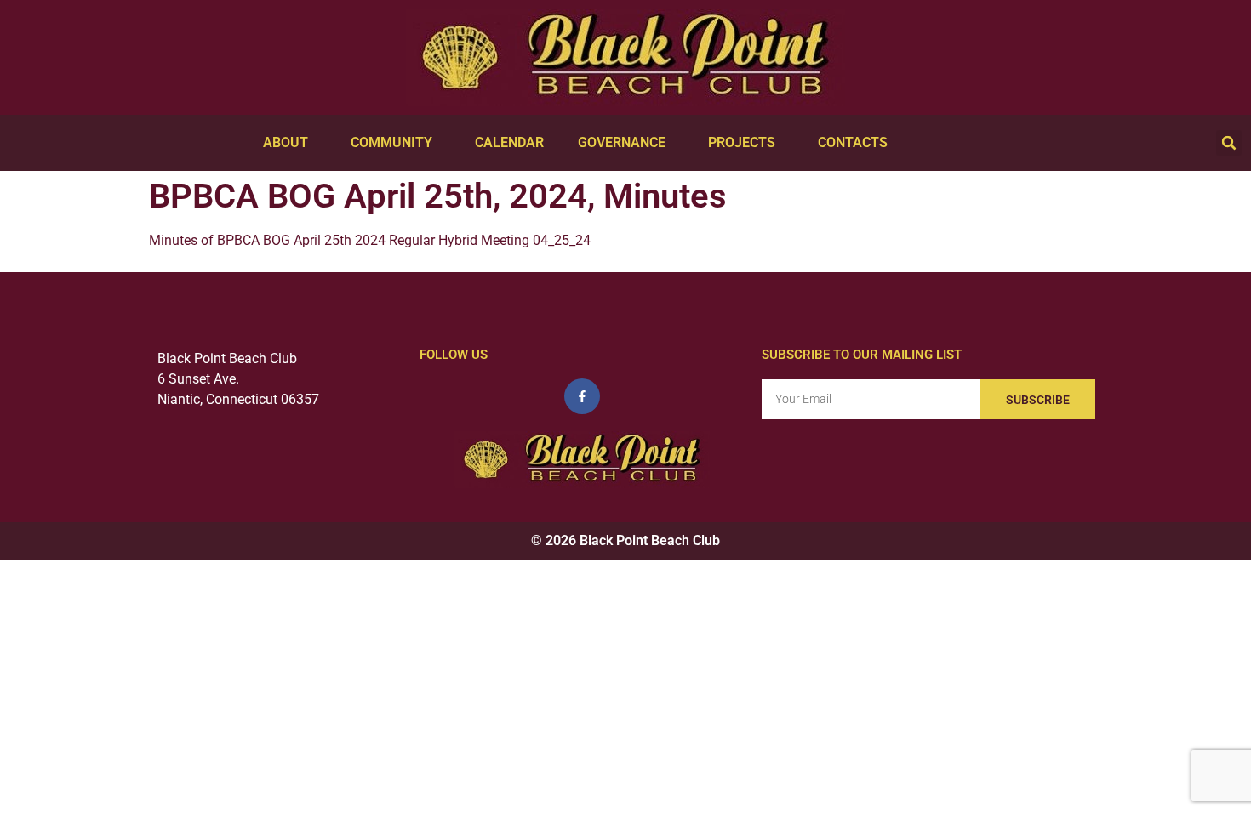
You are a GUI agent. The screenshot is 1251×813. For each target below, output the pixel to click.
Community (391, 142)
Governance (621, 142)
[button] (1229, 143)
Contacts (853, 142)
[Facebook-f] (582, 396)
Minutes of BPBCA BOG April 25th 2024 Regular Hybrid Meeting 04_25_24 (370, 240)
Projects (741, 142)
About (285, 142)
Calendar (509, 142)
